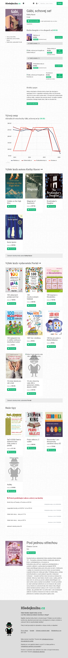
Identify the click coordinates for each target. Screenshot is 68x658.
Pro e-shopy (24, 630)
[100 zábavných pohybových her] (14, 279)
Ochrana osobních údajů (43, 630)
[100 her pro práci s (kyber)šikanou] (54, 322)
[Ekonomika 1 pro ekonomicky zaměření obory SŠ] (54, 424)
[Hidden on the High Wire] (14, 186)
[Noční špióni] (14, 227)
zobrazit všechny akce (13, 526)
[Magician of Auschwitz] (34, 186)
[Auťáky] (14, 469)
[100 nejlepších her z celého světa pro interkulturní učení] (14, 322)
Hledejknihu (12, 3)
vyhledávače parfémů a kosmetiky (31, 646)
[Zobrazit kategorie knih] (23, 3)
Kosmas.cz (50, 516)
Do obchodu (59, 37)
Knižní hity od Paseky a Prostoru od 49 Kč (19, 502)
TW (25, 632)
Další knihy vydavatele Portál (14, 42)
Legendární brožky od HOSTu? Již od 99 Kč (19, 508)
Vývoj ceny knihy (11, 37)
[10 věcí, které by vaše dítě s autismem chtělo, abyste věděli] (34, 365)
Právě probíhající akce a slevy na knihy (26, 498)
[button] (37, 3)
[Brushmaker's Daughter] (54, 186)
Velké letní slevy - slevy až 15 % (16, 514)
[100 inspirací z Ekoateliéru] (54, 279)
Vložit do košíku (34, 21)
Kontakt (32, 630)
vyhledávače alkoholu (38, 651)
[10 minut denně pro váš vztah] (14, 365)
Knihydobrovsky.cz (49, 504)
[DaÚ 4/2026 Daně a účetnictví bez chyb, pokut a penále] (14, 424)
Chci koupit (12, 206)
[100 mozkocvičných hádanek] (34, 279)
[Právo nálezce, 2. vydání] (34, 424)
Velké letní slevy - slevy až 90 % (16, 520)
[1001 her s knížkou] (34, 322)
